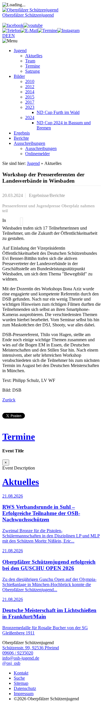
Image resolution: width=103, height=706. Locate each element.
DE (5, 35)
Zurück (8, 399)
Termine (32, 66)
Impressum (23, 693)
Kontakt (21, 672)
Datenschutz (25, 688)
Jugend (20, 50)
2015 (29, 96)
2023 (29, 107)
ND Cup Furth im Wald (58, 112)
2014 (29, 91)
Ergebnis (22, 133)
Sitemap (21, 683)
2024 (29, 117)
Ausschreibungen (29, 143)
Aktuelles (33, 55)
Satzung (32, 71)
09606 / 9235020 (17, 652)
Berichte (21, 138)
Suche (19, 678)
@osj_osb (11, 663)
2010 (29, 81)
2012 (29, 86)
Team (30, 60)
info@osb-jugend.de (20, 658)
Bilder (19, 76)
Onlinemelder (37, 153)
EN (12, 35)
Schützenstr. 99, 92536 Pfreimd (30, 647)
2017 (29, 102)
